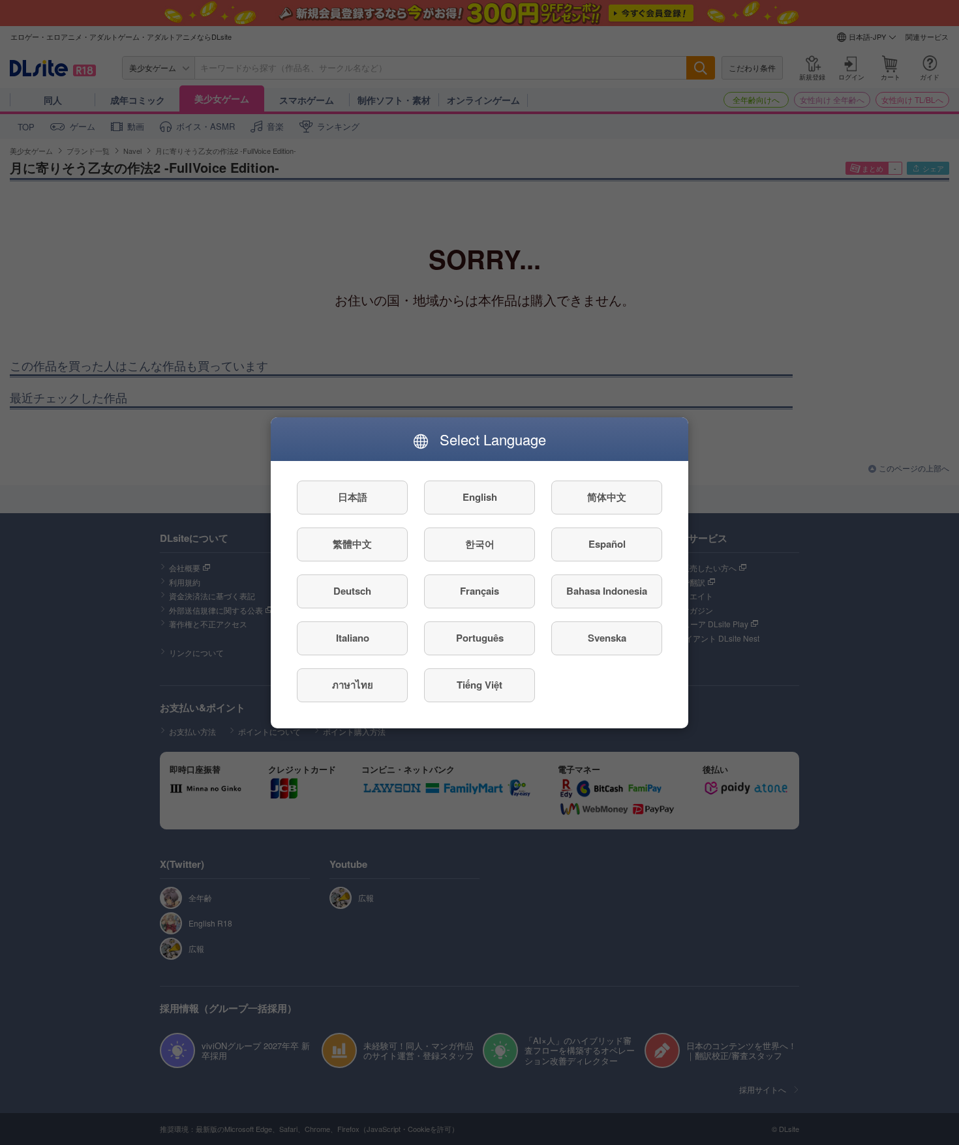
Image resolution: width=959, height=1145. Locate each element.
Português (480, 638)
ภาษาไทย (352, 684)
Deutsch (352, 591)
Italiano (352, 638)
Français (479, 591)
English (480, 497)
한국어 (480, 544)
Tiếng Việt (479, 684)
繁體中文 (352, 544)
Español (607, 544)
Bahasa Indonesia (606, 591)
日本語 (352, 497)
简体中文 (606, 497)
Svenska (607, 638)
